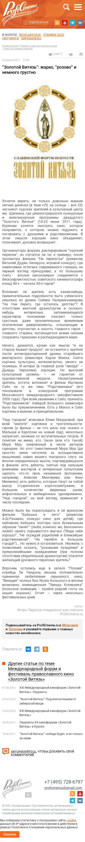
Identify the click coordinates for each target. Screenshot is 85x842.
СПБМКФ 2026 (53, 34)
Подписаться (38, 22)
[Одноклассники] (45, 649)
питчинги (10, 38)
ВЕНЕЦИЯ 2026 (30, 34)
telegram (72, 22)
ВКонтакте (70, 625)
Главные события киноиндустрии (38, 46)
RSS (57, 22)
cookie (71, 820)
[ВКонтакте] (28, 649)
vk (79, 22)
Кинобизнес (31, 38)
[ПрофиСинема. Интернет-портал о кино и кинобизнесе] (20, 9)
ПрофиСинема (10, 46)
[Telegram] (36, 649)
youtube (64, 22)
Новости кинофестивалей (18, 48)
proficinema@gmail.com (63, 788)
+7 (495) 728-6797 (63, 782)
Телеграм (15, 629)
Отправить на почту (81, 54)
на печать (71, 54)
